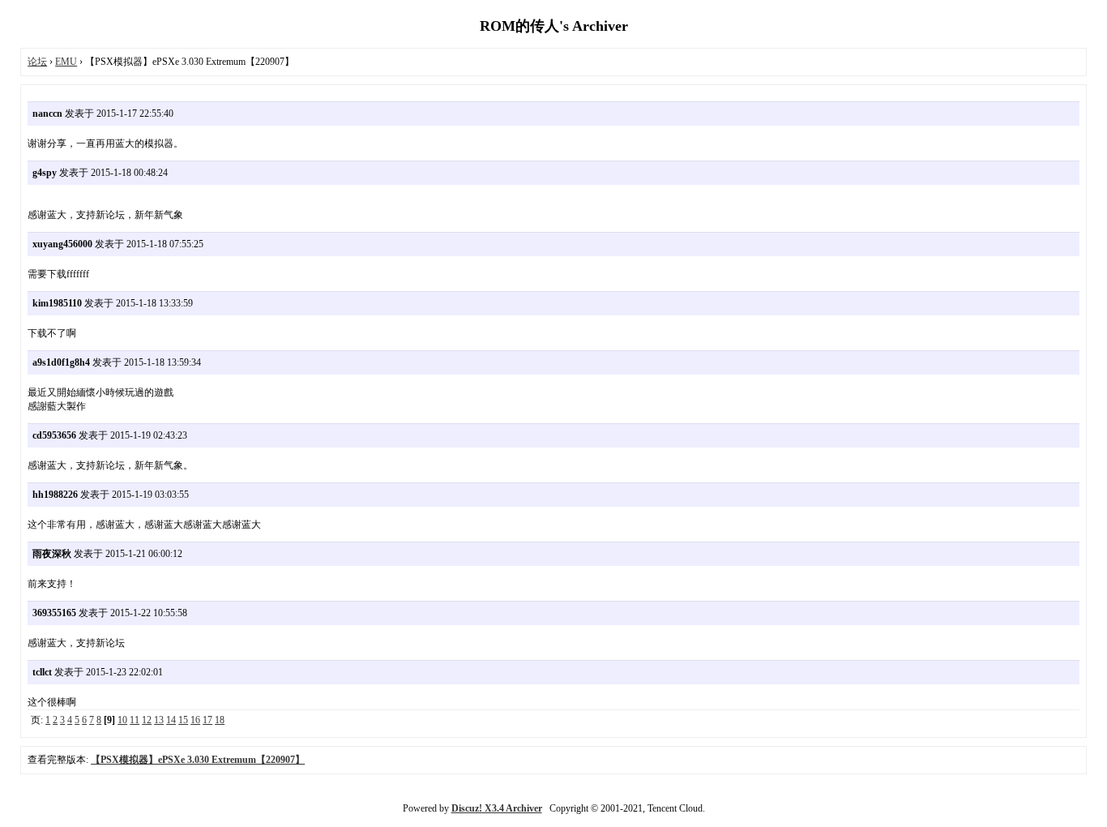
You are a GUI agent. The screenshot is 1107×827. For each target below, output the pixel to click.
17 (207, 720)
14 (171, 720)
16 (195, 720)
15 (183, 720)
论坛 (37, 61)
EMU (66, 61)
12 (147, 720)
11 (134, 720)
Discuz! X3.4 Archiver (496, 808)
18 (219, 720)
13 (159, 720)
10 (122, 720)
